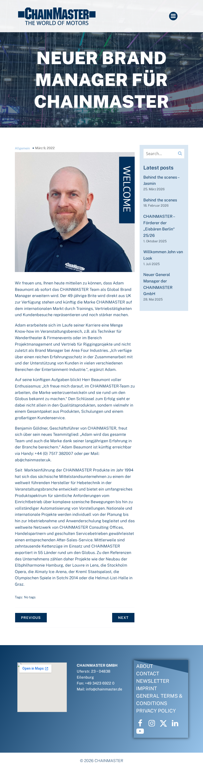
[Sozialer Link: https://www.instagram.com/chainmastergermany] (153, 723)
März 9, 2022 (45, 148)
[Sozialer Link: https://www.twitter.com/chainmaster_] (165, 723)
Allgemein (22, 148)
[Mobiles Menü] (173, 16)
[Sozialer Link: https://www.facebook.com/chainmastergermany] (142, 723)
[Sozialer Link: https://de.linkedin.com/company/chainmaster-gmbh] (177, 723)
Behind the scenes (160, 200)
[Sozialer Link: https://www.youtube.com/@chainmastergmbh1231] (142, 731)
